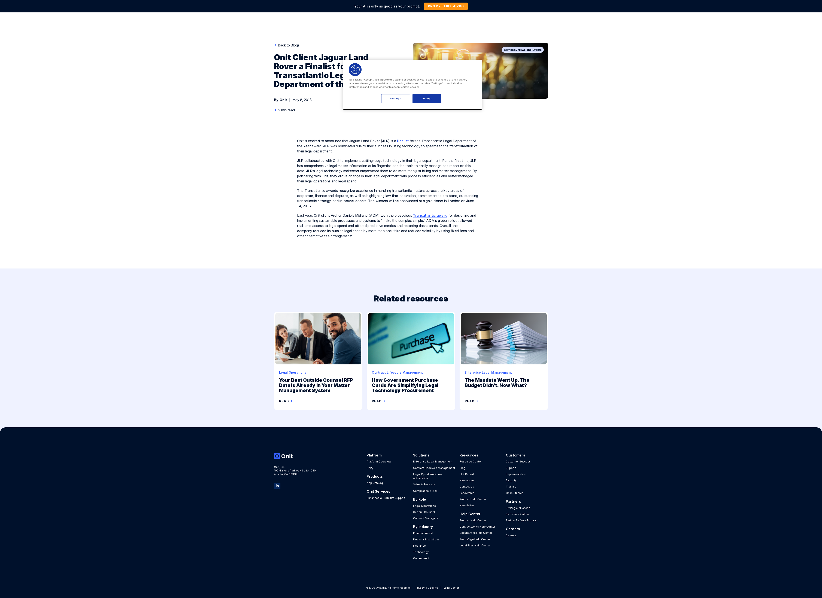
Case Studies (514, 493)
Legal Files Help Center (475, 545)
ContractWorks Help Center (477, 526)
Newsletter (467, 505)
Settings (395, 98)
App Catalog (375, 483)
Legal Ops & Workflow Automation (427, 476)
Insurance (419, 545)
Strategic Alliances (518, 508)
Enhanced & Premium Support (386, 498)
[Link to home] (295, 456)
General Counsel (424, 512)
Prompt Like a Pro (446, 6)
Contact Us (467, 486)
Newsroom (467, 480)
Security (511, 480)
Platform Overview (379, 461)
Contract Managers (425, 518)
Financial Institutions (426, 539)
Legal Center (451, 587)
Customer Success (518, 461)
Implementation (516, 474)
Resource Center (471, 461)
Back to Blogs (288, 45)
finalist (403, 141)
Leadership (467, 493)
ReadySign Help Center (475, 539)
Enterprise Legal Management (432, 461)
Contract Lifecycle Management (434, 468)
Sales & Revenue (424, 484)
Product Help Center (473, 499)
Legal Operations (424, 505)
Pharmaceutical (423, 533)
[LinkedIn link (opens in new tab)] (277, 485)
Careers (511, 535)
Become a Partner (517, 514)
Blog (463, 468)
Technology (421, 552)
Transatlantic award (430, 215)
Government (421, 558)
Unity (370, 468)
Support (511, 468)
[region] (412, 85)
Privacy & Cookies (427, 587)
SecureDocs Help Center (476, 532)
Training (511, 486)
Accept (427, 98)
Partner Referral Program (522, 520)
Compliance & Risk (425, 490)
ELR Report (467, 474)
